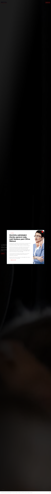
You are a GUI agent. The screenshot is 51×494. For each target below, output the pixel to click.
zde (26, 250)
